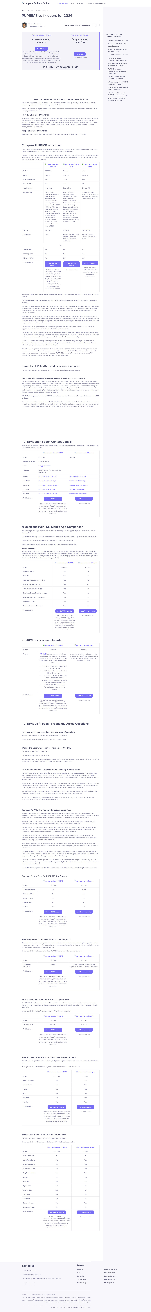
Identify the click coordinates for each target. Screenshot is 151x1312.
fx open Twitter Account (77, 476)
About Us (80, 3)
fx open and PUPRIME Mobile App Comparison (117, 50)
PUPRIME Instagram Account (48, 485)
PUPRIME (43, 654)
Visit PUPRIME (41, 49)
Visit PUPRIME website (52, 264)
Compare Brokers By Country (96, 3)
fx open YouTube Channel (78, 494)
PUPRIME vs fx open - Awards (118, 55)
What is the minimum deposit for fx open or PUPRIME (117, 65)
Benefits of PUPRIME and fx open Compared (117, 45)
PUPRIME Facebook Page (47, 481)
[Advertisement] (61, 86)
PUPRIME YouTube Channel (47, 494)
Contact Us (80, 1276)
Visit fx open (80, 54)
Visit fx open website (71, 264)
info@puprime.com (44, 466)
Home (23, 10)
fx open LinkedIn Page (76, 489)
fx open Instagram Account (78, 485)
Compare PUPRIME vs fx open (118, 40)
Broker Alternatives (110, 1276)
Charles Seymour (34, 24)
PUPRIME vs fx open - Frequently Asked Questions (117, 59)
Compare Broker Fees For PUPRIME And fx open (116, 78)
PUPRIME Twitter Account (47, 476)
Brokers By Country (110, 1279)
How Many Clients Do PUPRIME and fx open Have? (118, 88)
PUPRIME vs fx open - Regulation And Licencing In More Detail (117, 71)
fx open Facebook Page (77, 481)
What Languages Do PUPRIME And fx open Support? (118, 83)
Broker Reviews (62, 3)
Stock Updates (109, 1283)
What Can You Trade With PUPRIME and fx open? (116, 99)
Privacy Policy (81, 1283)
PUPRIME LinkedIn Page (46, 489)
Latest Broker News (110, 1269)
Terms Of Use (81, 1279)
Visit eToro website (90, 263)
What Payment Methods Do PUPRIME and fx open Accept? (118, 94)
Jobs (78, 1273)
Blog (72, 3)
